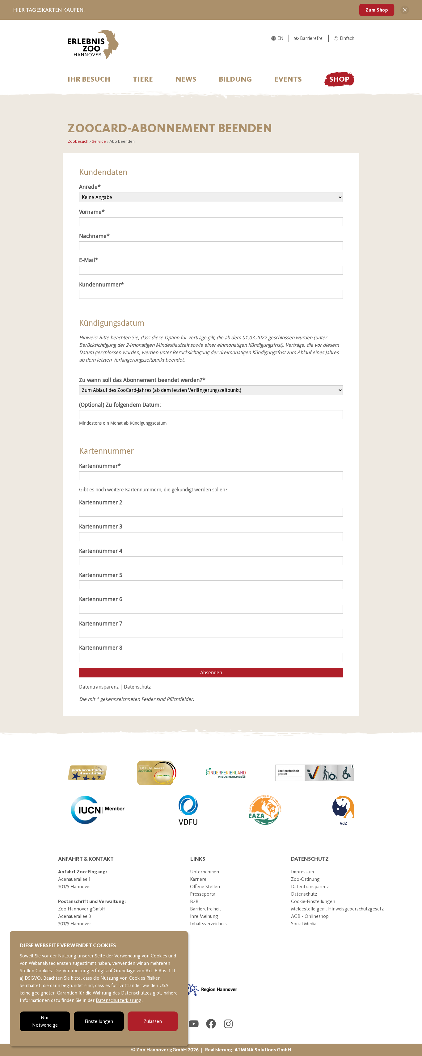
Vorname (90, 212)
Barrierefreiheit (205, 909)
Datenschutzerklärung (118, 1000)
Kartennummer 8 (100, 648)
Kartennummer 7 (100, 624)
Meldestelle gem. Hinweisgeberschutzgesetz (337, 909)
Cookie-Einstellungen (313, 901)
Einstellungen (99, 1021)
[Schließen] (404, 10)
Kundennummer (100, 285)
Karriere (198, 879)
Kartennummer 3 (100, 527)
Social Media (303, 924)
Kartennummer (98, 466)
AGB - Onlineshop (310, 916)
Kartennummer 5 (100, 575)
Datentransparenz (99, 687)
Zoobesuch (78, 141)
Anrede (88, 187)
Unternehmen (204, 872)
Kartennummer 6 (100, 599)
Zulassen (153, 1021)
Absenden (211, 673)
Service (99, 141)
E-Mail (87, 260)
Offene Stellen (205, 886)
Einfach (347, 38)
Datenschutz (137, 687)
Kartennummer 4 (100, 551)
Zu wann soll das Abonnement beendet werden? (140, 380)
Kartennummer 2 (100, 502)
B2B (194, 901)
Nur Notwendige (45, 1021)
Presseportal (203, 894)
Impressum (302, 872)
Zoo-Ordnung (305, 879)
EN (280, 38)
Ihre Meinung (204, 916)
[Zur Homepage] (93, 44)
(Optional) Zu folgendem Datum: (120, 405)
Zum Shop (377, 9)
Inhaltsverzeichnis (208, 924)
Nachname (93, 236)
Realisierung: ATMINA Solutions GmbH (248, 1050)
